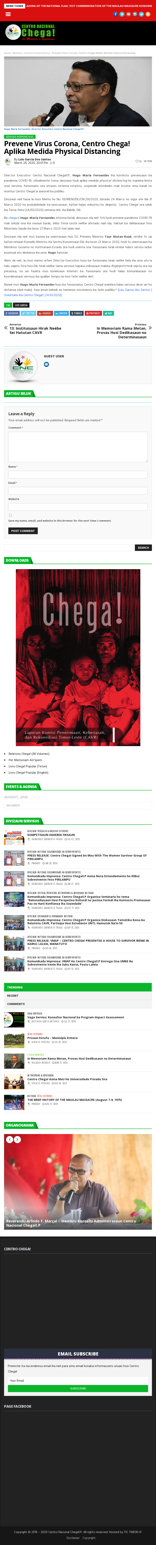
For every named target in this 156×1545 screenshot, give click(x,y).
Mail (110, 313)
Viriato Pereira (41, 1042)
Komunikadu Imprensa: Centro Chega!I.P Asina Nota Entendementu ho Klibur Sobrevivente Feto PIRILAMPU (83, 877)
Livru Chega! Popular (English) (28, 772)
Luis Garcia (21, 305)
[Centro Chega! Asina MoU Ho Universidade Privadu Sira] (14, 1081)
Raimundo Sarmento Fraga (47, 839)
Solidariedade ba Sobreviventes (63, 851)
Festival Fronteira (47, 893)
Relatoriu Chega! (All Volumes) (29, 754)
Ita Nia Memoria (35, 1055)
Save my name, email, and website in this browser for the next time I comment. (60, 521)
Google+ (47, 313)
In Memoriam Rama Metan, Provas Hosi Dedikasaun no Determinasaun (121, 331)
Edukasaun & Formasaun (50, 916)
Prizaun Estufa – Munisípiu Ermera (52, 1038)
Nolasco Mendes (41, 1062)
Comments (16, 1004)
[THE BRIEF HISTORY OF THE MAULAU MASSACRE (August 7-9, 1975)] (14, 1102)
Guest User (54, 356)
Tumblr (78, 313)
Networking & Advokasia (71, 893)
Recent (12, 996)
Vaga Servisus (34, 1013)
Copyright (89, 1538)
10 (140, 161)
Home (7, 53)
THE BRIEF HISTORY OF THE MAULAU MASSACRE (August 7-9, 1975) (74, 1100)
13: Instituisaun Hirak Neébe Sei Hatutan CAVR (35, 329)
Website (13, 499)
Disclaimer (73, 1538)
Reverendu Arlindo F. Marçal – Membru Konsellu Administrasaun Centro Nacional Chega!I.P (71, 1223)
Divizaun (32, 831)
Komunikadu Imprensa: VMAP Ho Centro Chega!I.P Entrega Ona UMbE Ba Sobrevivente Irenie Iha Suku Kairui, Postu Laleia (80, 963)
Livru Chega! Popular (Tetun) (28, 766)
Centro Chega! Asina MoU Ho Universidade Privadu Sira (67, 1079)
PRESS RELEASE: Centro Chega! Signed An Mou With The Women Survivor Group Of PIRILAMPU (87, 857)
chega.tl (14, 218)
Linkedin (62, 313)
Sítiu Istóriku (35, 1034)
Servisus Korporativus (37, 53)
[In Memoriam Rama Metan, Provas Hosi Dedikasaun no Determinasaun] (14, 1061)
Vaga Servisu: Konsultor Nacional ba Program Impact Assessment (75, 1017)
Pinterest (94, 313)
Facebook (13, 313)
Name (12, 467)
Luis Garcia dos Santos (34, 159)
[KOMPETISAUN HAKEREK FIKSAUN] (14, 837)
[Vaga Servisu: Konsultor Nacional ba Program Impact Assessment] (14, 1019)
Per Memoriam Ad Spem (25, 760)
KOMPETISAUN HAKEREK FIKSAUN (51, 835)
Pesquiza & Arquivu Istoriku (53, 831)
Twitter (30, 313)
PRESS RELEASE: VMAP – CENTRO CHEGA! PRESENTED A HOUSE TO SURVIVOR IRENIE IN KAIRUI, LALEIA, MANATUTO (88, 942)
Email (12, 483)
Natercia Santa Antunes (45, 1021)
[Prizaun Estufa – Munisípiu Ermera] (14, 1040)
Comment (15, 428)
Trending (15, 987)
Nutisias (17, 53)
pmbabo (36, 863)
